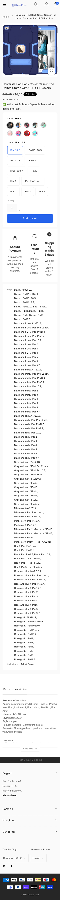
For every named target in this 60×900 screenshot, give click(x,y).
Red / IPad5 (34, 562)
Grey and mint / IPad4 (25, 491)
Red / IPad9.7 (35, 567)
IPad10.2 (15, 150)
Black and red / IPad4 (25, 445)
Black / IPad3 (21, 310)
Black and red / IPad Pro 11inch (30, 420)
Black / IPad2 (39, 306)
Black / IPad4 (36, 310)
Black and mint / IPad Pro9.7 (29, 382)
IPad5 (13, 181)
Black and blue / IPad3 (26, 348)
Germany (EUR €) (12, 858)
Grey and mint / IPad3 (25, 487)
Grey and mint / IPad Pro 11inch (31, 466)
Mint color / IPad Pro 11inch (28, 512)
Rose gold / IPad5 (23, 651)
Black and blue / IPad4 (26, 352)
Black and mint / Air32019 (27, 369)
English (36, 858)
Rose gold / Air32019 (25, 617)
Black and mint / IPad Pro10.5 (30, 378)
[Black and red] (27, 125)
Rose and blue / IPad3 (26, 596)
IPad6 (34, 171)
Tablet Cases (27, 664)
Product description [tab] (15, 689)
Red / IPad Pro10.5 (24, 550)
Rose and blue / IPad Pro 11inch (31, 575)
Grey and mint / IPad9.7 (26, 504)
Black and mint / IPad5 (26, 403)
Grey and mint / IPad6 (25, 499)
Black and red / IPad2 (25, 436)
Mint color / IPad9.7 (24, 541)
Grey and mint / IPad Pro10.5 (29, 470)
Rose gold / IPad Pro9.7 (26, 630)
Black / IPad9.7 (22, 319)
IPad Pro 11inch (32, 181)
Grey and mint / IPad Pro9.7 (29, 474)
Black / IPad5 (21, 315)
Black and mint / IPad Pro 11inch (31, 373)
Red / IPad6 (20, 567)
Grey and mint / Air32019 (27, 462)
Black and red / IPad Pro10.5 (29, 424)
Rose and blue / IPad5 (26, 604)
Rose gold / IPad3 (23, 642)
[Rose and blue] (19, 133)
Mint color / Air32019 (25, 508)
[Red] (27, 133)
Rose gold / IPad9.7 (24, 659)
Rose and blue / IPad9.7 (27, 613)
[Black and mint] (35, 125)
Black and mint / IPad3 (26, 394)
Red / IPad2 (20, 558)
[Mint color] (35, 133)
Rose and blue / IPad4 (26, 600)
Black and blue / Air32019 (27, 323)
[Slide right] (54, 49)
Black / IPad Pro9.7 (24, 302)
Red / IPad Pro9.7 (23, 554)
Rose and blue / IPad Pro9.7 (29, 583)
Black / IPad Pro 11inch (26, 294)
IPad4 (42, 191)
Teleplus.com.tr (33, 895)
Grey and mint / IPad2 (25, 483)
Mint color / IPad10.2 (25, 525)
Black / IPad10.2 (22, 306)
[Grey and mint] (43, 125)
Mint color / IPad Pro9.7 (26, 520)
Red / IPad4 (20, 562)
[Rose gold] (10, 133)
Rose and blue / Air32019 (27, 571)
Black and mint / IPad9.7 (27, 411)
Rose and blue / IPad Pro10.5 (29, 579)
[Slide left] (6, 49)
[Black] (10, 125)
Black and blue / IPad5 (26, 357)
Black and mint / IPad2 (26, 390)
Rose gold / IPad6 (23, 655)
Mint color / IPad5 (43, 533)
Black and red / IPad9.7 (26, 457)
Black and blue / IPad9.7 (27, 365)
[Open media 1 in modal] (30, 50)
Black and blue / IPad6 (26, 361)
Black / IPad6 (36, 315)
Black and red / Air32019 (27, 415)
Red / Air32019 (44, 541)
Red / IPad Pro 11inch (25, 546)
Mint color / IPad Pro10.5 (27, 516)
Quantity (10, 201)
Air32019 (15, 160)
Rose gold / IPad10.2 (25, 634)
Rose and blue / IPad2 (26, 592)
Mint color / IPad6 (23, 537)
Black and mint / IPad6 (26, 407)
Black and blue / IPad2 (26, 344)
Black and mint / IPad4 (26, 399)
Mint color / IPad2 (23, 529)
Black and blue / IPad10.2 (27, 340)
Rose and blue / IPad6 (26, 609)
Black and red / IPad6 (25, 453)
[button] (4, 5)
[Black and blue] (19, 125)
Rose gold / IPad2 (23, 638)
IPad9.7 (32, 160)
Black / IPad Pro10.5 (25, 298)
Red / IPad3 (34, 558)
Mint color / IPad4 (23, 533)
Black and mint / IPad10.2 (27, 386)
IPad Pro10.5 (35, 150)
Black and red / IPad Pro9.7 (28, 428)
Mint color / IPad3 (43, 529)
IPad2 (13, 191)
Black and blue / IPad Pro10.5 (30, 331)
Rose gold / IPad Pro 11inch (29, 621)
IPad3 (27, 191)
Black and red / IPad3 (25, 441)
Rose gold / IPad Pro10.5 (27, 625)
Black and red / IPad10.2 (27, 432)
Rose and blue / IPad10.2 (27, 588)
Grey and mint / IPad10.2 (27, 478)
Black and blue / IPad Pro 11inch (31, 327)
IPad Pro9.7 (16, 171)
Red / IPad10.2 (42, 554)
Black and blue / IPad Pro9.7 (29, 336)
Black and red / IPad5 (25, 449)
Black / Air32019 (22, 289)
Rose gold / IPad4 (23, 646)
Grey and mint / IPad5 (25, 495)
